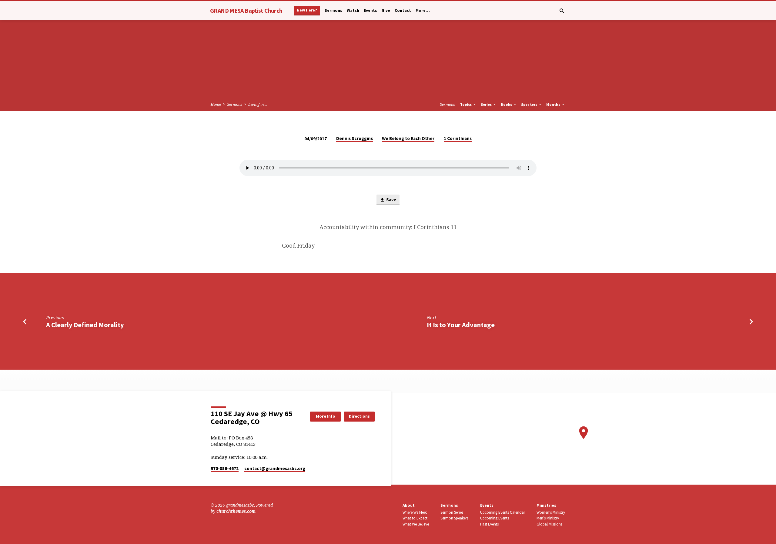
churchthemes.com (236, 511)
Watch (353, 10)
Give (386, 10)
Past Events (489, 524)
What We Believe (416, 524)
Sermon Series (451, 512)
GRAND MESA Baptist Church (246, 10)
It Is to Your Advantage (461, 325)
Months (553, 104)
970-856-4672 (225, 468)
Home (216, 104)
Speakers (529, 104)
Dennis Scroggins (354, 138)
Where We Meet (415, 512)
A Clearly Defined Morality (85, 325)
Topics (466, 104)
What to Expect (415, 518)
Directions (359, 416)
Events (370, 10)
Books (507, 104)
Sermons (333, 10)
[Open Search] (562, 10)
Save (390, 199)
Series (487, 104)
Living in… (257, 104)
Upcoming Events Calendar (502, 512)
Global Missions (549, 524)
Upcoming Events (494, 518)
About (409, 505)
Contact (403, 10)
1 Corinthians (458, 138)
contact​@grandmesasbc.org (274, 468)
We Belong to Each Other (408, 138)
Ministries (546, 505)
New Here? (307, 10)
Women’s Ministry (551, 512)
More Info (325, 416)
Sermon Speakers (454, 518)
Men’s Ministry (548, 518)
